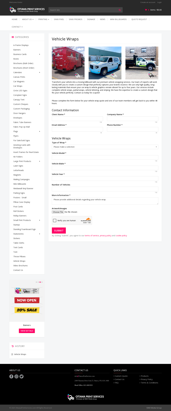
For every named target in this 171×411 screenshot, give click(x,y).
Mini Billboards (118, 19)
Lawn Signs (18, 165)
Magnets (17, 175)
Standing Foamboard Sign (24, 229)
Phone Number (115, 125)
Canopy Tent (18, 99)
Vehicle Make (59, 163)
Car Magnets (18, 81)
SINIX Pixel (59, 19)
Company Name (115, 114)
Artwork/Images (59, 208)
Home (14, 19)
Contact (16, 26)
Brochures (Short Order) (23, 68)
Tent (15, 252)
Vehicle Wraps (19, 261)
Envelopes (17, 117)
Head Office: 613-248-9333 (84, 385)
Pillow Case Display (21, 202)
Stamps (16, 224)
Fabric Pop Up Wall (21, 127)
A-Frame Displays (21, 45)
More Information (61, 195)
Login (159, 2)
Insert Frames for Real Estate (26, 152)
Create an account (147, 2)
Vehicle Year (58, 174)
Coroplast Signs (20, 95)
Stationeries (18, 234)
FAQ (116, 382)
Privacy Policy (147, 379)
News (102, 19)
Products (145, 376)
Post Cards (18, 206)
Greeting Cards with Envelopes (21, 146)
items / (155, 10)
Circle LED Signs (20, 90)
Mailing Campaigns (21, 179)
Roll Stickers (18, 211)
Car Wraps (17, 86)
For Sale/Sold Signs (21, 140)
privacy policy (105, 235)
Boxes (16, 58)
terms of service (92, 235)
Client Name (58, 114)
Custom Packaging (21, 108)
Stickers (16, 238)
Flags (15, 131)
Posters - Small (19, 197)
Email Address (59, 125)
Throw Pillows (19, 256)
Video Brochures (20, 265)
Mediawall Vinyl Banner (23, 188)
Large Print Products (22, 161)
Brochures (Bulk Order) (23, 63)
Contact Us (18, 270)
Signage (91, 19)
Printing (43, 19)
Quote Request (139, 19)
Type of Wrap (59, 142)
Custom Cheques (20, 104)
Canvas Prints (19, 77)
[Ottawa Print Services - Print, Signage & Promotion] (26, 9)
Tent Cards (18, 247)
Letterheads (18, 170)
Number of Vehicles (61, 184)
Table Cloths (18, 243)
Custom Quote (121, 376)
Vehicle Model (59, 153)
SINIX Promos (75, 19)
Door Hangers (19, 113)
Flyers (15, 136)
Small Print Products (22, 220)
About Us (27, 19)
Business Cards (20, 54)
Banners (17, 49)
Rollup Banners (19, 215)
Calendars (17, 72)
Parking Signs (19, 193)
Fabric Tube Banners (22, 122)
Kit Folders (18, 156)
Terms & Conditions (149, 382)
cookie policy (121, 235)
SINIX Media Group (154, 408)
